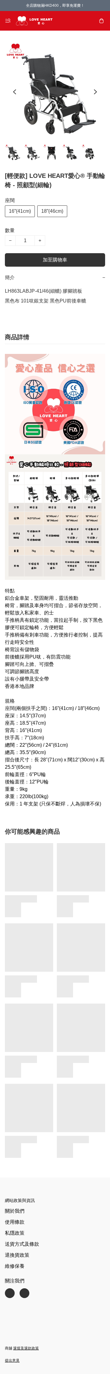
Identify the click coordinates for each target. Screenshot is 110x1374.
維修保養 (14, 1266)
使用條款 (14, 1222)
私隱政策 (14, 1233)
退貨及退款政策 (26, 1348)
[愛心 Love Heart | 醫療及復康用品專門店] (34, 21)
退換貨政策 (17, 1255)
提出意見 (12, 1360)
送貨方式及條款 (22, 1244)
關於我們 (14, 1211)
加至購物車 (55, 259)
